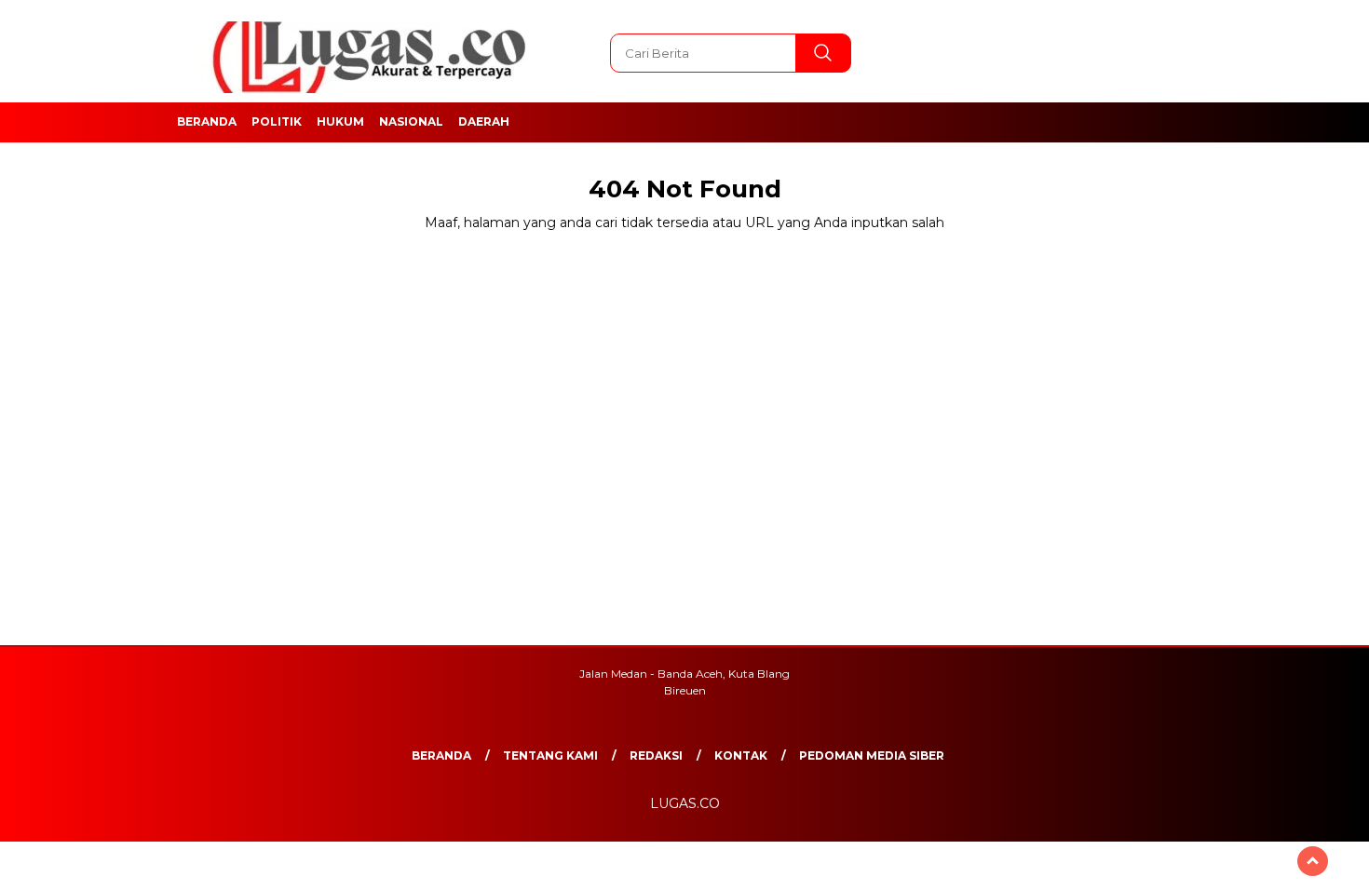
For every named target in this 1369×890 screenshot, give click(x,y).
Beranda (207, 121)
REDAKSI (656, 755)
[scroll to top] (1312, 861)
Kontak (740, 755)
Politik (276, 121)
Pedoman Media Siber (871, 755)
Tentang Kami (550, 755)
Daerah (483, 121)
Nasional (411, 121)
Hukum (340, 121)
